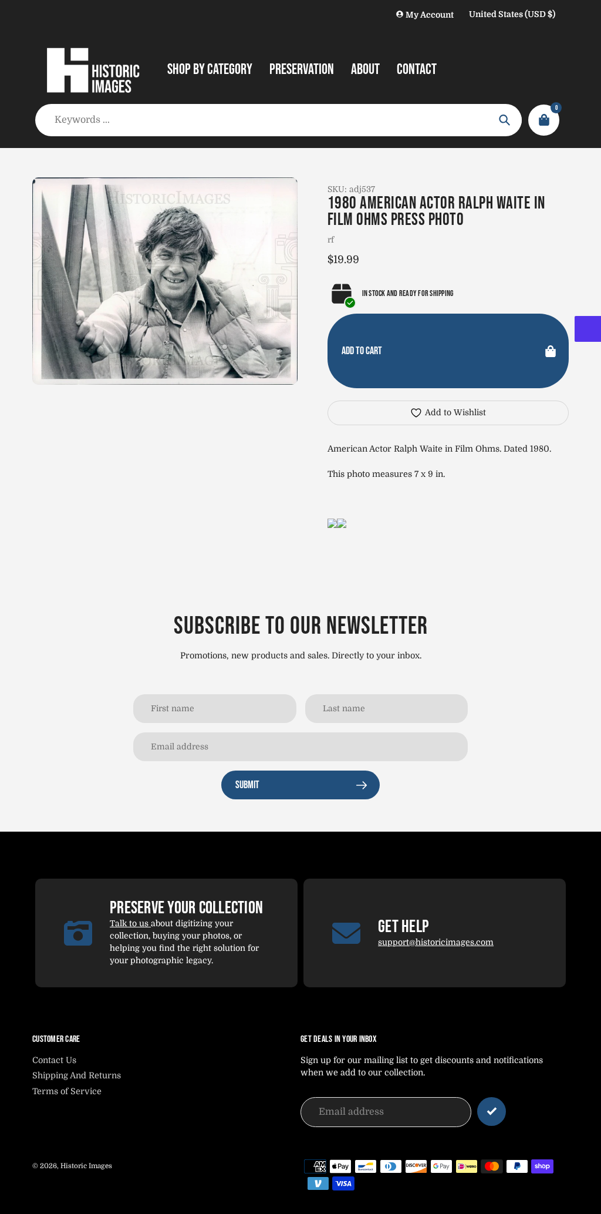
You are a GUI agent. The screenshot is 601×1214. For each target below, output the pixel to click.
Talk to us (130, 923)
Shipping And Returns (76, 1075)
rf (330, 239)
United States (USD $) (512, 14)
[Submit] (491, 1111)
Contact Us (54, 1060)
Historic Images (86, 1166)
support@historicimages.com (436, 942)
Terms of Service (67, 1091)
